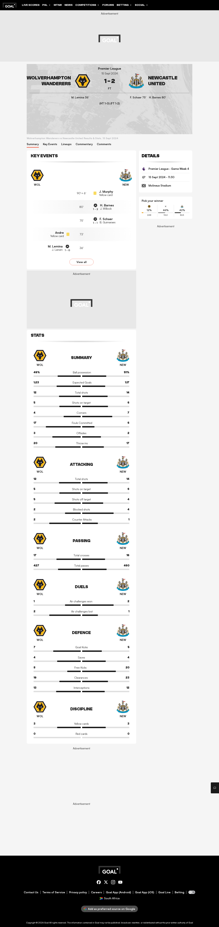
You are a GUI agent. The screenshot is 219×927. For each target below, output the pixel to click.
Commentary (84, 144)
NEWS (69, 5)
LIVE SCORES (31, 5)
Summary (33, 144)
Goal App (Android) (118, 892)
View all (81, 262)
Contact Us (31, 892)
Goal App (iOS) (144, 892)
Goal (46, 922)
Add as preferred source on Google (111, 909)
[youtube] (120, 882)
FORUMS (108, 5)
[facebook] (98, 882)
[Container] (59, 81)
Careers (96, 892)
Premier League (109, 68)
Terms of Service (53, 892)
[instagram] (113, 882)
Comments (104, 144)
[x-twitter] (106, 882)
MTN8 (58, 5)
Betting (179, 892)
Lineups (66, 144)
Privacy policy (78, 892)
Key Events (50, 144)
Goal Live (164, 892)
